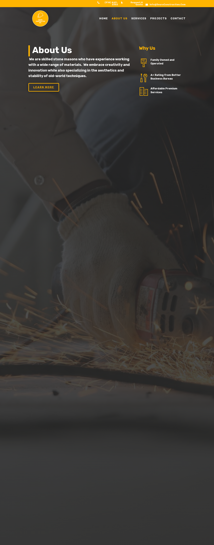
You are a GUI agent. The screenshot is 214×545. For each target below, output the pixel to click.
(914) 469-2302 (111, 4)
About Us (120, 18)
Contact (178, 18)
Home (103, 18)
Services (138, 18)
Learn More (43, 87)
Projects (158, 18)
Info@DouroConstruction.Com (168, 5)
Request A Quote (137, 4)
